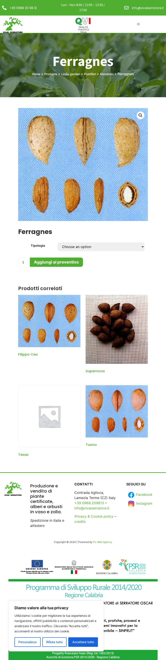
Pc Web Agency (102, 542)
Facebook (143, 494)
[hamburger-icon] (138, 24)
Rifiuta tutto (54, 642)
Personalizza (27, 642)
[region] (56, 626)
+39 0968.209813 (89, 503)
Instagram (143, 503)
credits (80, 521)
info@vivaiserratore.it (148, 8)
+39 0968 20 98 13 (23, 8)
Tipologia (38, 245)
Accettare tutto (83, 642)
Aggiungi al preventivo (56, 262)
